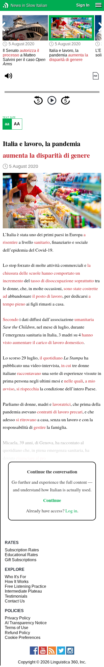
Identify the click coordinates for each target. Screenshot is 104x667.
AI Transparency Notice (26, 623)
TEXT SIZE (9, 117)
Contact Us (15, 601)
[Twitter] (61, 650)
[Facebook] (34, 650)
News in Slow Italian (13, 5)
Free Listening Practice (25, 586)
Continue (52, 500)
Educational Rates (21, 555)
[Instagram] (70, 650)
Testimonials (16, 596)
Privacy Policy (17, 618)
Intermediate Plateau (23, 591)
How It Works (17, 581)
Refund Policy (17, 633)
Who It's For (15, 577)
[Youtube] (43, 650)
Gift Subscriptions (20, 560)
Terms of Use (16, 627)
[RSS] (52, 650)
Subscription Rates (22, 550)
